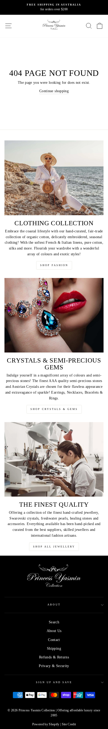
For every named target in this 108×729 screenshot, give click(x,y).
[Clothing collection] (54, 177)
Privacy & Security (54, 666)
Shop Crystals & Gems (54, 409)
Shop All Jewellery (54, 546)
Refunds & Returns (54, 657)
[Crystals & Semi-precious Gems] (54, 315)
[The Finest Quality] (54, 459)
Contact (54, 640)
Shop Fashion (54, 265)
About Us (54, 631)
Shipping (54, 648)
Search (54, 622)
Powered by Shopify (46, 724)
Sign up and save (54, 682)
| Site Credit (68, 724)
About (53, 604)
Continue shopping (54, 91)
